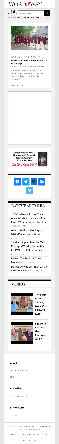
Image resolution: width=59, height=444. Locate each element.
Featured (15, 56)
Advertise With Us (18, 396)
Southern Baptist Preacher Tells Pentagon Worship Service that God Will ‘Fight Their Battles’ (28, 246)
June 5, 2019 (17, 66)
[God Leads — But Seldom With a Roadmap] (29, 38)
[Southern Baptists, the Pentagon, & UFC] (22, 342)
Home (11, 17)
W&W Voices (33, 58)
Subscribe (14, 415)
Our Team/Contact (19, 371)
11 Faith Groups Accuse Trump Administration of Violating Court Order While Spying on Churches (29, 218)
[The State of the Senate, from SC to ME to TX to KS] (22, 313)
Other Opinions (28, 56)
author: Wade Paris (34, 66)
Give (12, 377)
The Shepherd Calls (26, 57)
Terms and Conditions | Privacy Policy (28, 435)
